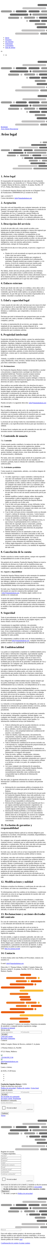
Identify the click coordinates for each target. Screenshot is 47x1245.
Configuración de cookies (10, 1243)
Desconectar (14, 129)
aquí (20, 1239)
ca (6, 55)
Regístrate (4, 127)
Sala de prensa (10, 47)
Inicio (7, 38)
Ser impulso (9, 42)
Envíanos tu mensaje (8, 1028)
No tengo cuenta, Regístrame (11, 1098)
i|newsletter (38, 1187)
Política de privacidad (8, 1088)
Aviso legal (35, 1088)
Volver (3, 1115)
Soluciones (9, 44)
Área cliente (5, 129)
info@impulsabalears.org (23, 198)
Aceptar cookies (24, 1243)
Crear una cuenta (7, 1036)
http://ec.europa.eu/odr (12, 949)
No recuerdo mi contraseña (10, 1096)
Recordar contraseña (8, 1038)
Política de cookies (23, 1088)
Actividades (9, 45)
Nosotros (8, 40)
